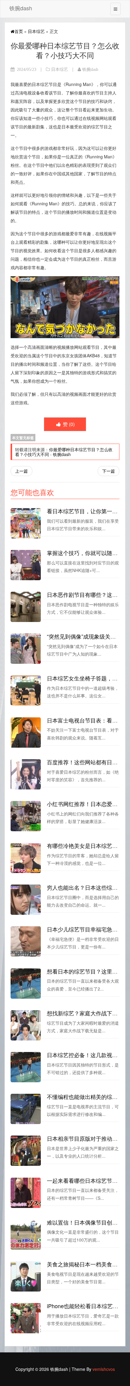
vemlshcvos (104, 1369)
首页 (19, 31)
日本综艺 (36, 31)
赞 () (68, 424)
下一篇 (108, 471)
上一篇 (21, 471)
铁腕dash (20, 8)
